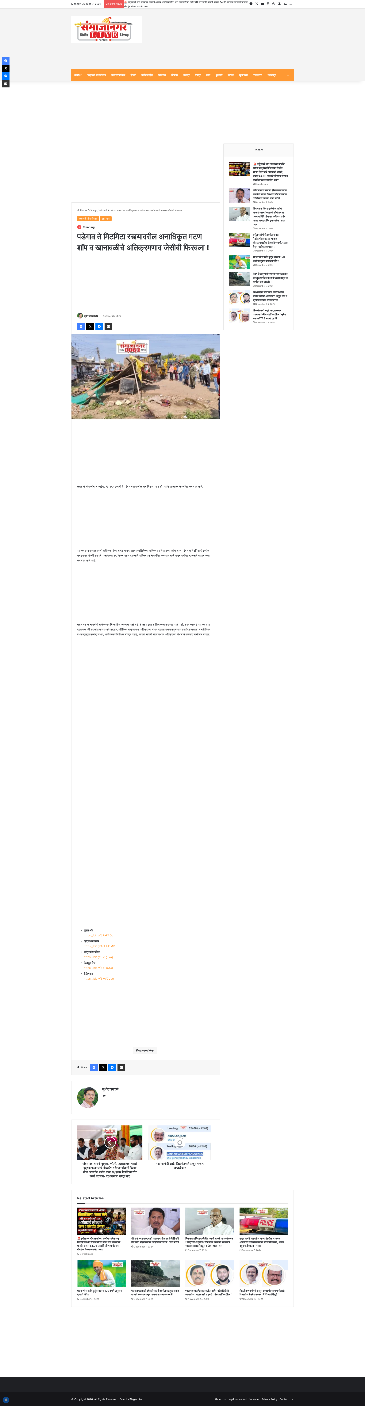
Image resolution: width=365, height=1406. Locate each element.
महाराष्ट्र (272, 75)
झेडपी (133, 75)
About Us (220, 1399)
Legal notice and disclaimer (244, 1399)
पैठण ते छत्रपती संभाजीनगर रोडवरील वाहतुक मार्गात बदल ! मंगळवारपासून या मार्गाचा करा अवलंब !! (270, 277)
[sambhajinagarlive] (106, 29)
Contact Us (286, 1399)
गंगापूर (198, 75)
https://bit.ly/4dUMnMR (99, 946)
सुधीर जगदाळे (89, 316)
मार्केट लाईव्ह (147, 75)
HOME (78, 75)
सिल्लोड (162, 75)
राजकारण (257, 75)
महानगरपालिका (118, 75)
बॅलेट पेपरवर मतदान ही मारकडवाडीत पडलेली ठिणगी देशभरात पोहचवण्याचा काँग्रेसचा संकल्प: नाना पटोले (270, 194)
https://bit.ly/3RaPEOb (98, 935)
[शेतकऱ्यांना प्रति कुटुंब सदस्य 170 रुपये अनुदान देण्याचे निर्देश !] (239, 262)
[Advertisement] (220, 39)
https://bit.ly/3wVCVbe (99, 978)
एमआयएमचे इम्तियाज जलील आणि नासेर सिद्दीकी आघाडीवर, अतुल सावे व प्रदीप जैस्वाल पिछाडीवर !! (270, 296)
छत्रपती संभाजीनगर (96, 75)
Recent (258, 150)
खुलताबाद (243, 75)
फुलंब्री (219, 75)
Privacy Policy (270, 1399)
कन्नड (231, 75)
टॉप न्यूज (93, 210)
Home (83, 210)
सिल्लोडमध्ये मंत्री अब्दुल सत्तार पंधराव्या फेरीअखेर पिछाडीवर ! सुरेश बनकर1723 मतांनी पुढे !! (269, 314)
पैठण (208, 75)
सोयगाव (174, 75)
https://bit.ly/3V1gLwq (98, 957)
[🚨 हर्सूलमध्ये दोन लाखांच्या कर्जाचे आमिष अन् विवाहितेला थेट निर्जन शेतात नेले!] (239, 169)
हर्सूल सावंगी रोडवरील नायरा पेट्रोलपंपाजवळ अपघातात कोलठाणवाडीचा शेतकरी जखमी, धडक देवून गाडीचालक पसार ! (262, 1242)
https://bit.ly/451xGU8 (98, 968)
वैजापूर (186, 75)
